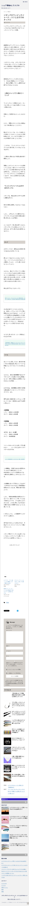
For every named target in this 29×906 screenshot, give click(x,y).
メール (8, 651)
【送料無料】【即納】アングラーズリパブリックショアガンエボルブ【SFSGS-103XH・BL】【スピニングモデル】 (15, 344)
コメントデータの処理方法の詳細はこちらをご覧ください (14, 683)
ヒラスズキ (4, 883)
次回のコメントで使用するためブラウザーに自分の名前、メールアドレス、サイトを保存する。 (14, 664)
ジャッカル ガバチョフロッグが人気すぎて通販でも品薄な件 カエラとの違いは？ (16, 791)
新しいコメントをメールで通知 (13, 669)
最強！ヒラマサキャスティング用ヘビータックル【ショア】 (18, 767)
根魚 (2, 889)
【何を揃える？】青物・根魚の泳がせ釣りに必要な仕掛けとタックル (18, 695)
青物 (7, 602)
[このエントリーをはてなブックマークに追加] (17, 610)
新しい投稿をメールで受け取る (13, 673)
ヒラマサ (3, 885)
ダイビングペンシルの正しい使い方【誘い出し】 (19, 582)
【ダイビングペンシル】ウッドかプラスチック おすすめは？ (18, 749)
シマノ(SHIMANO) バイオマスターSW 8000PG (15, 459)
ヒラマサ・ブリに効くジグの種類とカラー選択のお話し (8, 582)
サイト (7, 656)
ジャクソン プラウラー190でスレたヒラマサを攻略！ (13, 869)
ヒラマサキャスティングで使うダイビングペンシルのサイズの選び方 (19, 818)
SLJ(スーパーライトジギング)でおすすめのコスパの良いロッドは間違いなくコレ (19, 836)
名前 (7, 646)
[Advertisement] (14, 559)
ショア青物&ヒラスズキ (10, 5)
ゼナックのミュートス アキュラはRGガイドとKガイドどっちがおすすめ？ (18, 713)
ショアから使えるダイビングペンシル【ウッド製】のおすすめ (18, 722)
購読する (5, 799)
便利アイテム (4, 887)
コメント (9, 630)
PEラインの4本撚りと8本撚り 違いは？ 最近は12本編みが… (18, 731)
